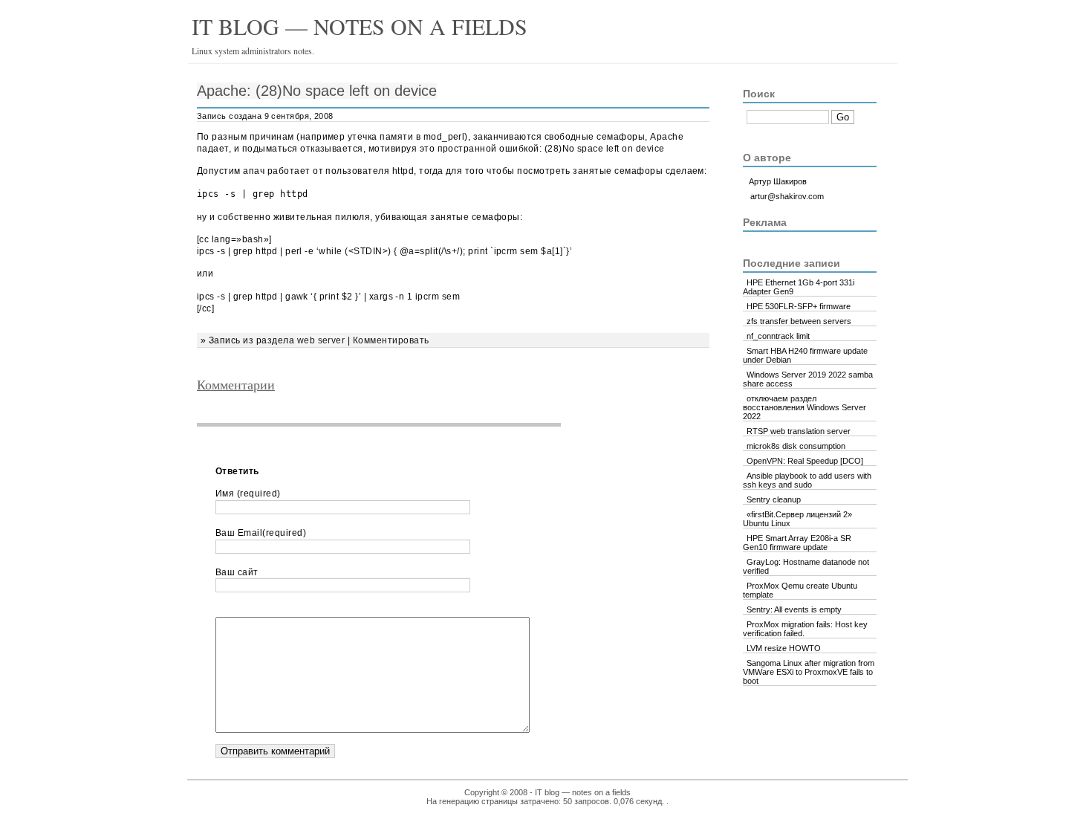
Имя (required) (248, 493)
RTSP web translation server (799, 431)
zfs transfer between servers (799, 321)
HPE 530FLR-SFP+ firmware (799, 306)
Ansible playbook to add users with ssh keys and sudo (807, 480)
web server (321, 340)
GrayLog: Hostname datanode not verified (806, 566)
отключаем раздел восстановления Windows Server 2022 (804, 407)
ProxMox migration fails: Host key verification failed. (805, 629)
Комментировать (391, 340)
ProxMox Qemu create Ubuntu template (800, 590)
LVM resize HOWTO (784, 648)
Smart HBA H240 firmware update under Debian (805, 355)
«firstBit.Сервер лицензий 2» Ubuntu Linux (797, 519)
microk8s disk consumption (796, 445)
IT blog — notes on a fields (359, 26)
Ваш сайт (237, 572)
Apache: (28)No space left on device (317, 90)
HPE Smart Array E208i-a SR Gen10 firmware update (797, 542)
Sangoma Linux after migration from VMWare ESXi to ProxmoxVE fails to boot (808, 672)
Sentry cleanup (774, 499)
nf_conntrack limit (778, 335)
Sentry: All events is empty (794, 609)
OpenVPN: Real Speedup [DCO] (805, 460)
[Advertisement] (389, 460)
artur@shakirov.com (787, 196)
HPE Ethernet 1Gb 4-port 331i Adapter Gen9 (798, 287)
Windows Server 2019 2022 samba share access (808, 379)
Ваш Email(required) (260, 533)
